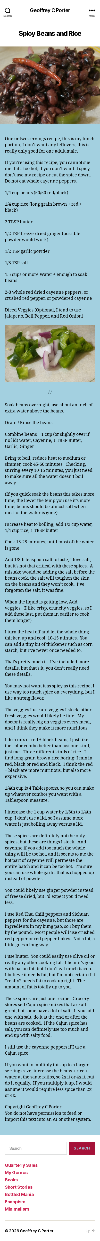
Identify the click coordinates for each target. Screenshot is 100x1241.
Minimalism (17, 1209)
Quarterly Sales (21, 1165)
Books (11, 1179)
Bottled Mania (19, 1194)
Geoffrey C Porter (50, 10)
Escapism (15, 1201)
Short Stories (19, 1187)
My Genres (16, 1172)
